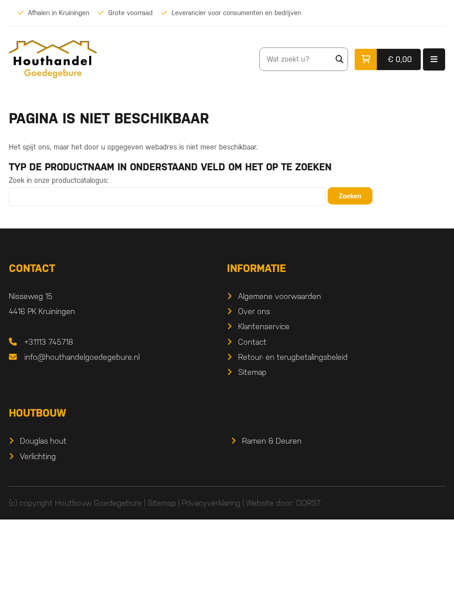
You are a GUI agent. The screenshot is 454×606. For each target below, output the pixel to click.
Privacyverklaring (211, 503)
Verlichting (38, 456)
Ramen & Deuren (271, 440)
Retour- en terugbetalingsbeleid (293, 357)
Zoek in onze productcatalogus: (59, 180)
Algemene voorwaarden (279, 296)
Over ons (254, 311)
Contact (252, 341)
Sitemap (252, 372)
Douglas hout (43, 440)
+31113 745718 (48, 341)
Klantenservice (264, 326)
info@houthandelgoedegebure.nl (82, 357)
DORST (308, 503)
